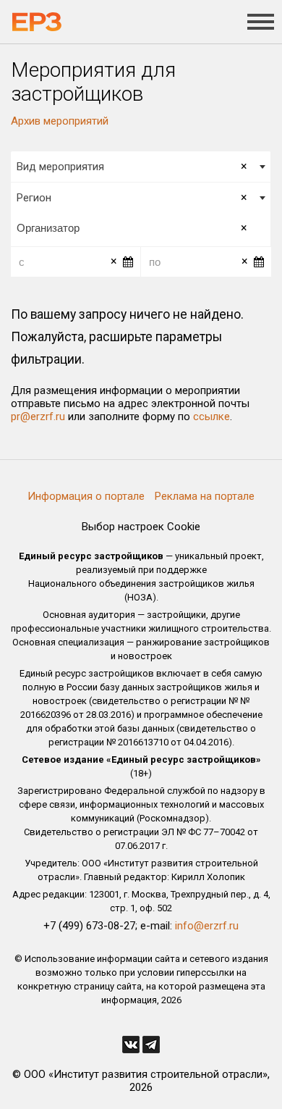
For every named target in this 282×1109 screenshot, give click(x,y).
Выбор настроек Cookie (141, 526)
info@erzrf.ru (207, 925)
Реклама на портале (205, 496)
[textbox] (140, 228)
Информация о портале (86, 496)
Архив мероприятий (59, 120)
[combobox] (140, 166)
